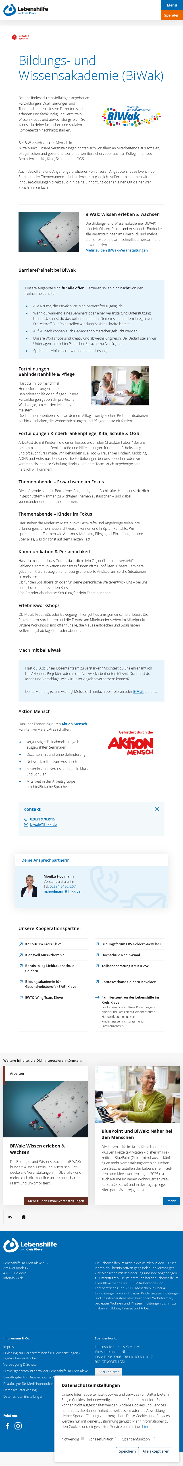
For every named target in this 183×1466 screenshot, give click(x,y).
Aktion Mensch (74, 723)
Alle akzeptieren (156, 1451)
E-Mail (138, 691)
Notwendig (70, 1439)
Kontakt (32, 809)
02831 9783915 (42, 819)
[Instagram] (18, 1425)
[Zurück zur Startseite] (25, 10)
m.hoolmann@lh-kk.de (62, 891)
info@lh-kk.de (13, 1278)
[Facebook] (7, 1425)
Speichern (127, 1451)
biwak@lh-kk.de (43, 824)
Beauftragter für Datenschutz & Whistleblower (38, 1377)
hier (145, 1426)
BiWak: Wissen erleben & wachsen (122, 214)
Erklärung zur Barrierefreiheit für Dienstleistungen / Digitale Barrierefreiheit (41, 1355)
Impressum (11, 1346)
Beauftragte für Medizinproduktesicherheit (35, 1383)
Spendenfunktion (136, 1439)
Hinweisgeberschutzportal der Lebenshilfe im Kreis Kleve (45, 1371)
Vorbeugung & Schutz (19, 1364)
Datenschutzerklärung (20, 1390)
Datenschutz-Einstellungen (23, 1396)
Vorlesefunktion (100, 1439)
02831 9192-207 (63, 886)
